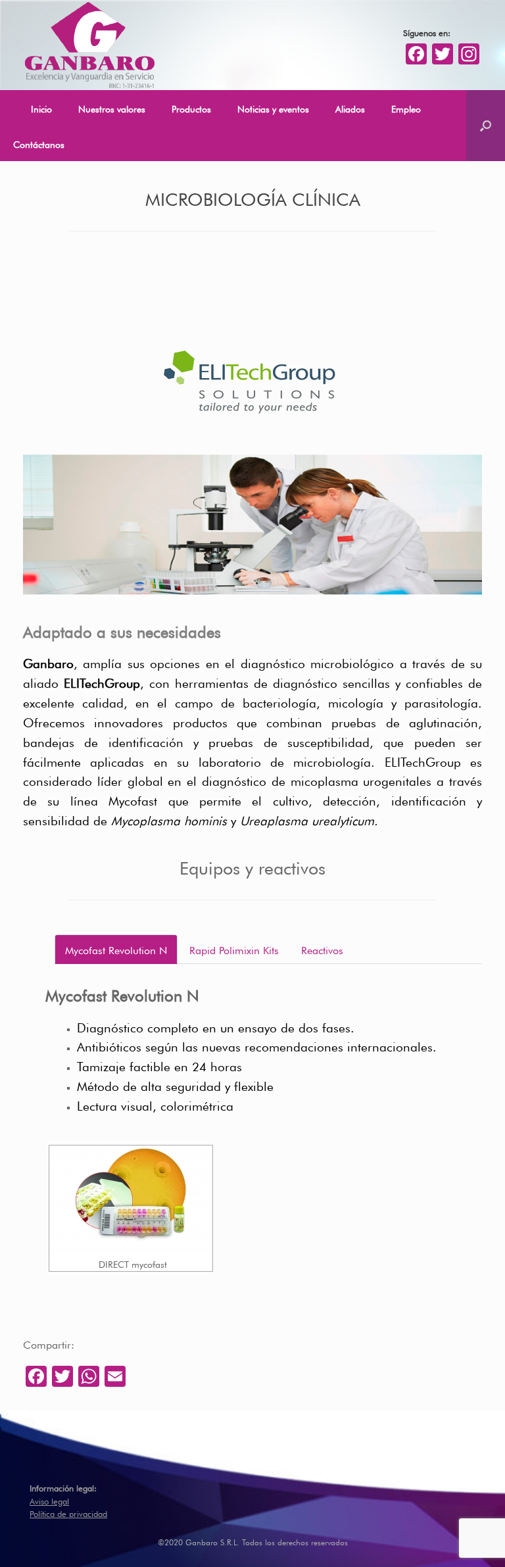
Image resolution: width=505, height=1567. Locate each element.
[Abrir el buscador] (485, 125)
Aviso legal (49, 1500)
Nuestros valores (111, 107)
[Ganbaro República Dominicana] (89, 45)
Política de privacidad (68, 1512)
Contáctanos (38, 143)
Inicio (41, 107)
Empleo (406, 107)
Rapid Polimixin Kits (234, 949)
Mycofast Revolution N (116, 949)
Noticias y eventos (273, 107)
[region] (252, 524)
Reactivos (322, 949)
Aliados (350, 107)
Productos (191, 107)
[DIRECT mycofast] (131, 1200)
